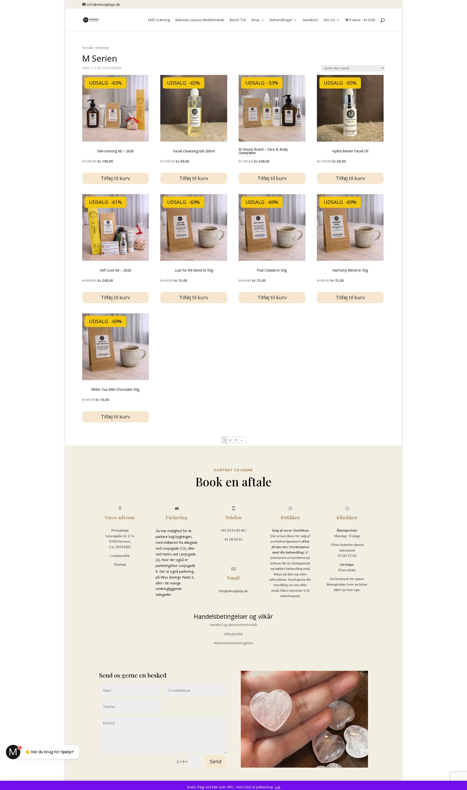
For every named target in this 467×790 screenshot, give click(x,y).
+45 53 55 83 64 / (233, 530)
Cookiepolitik (120, 556)
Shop (255, 20)
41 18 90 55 (233, 539)
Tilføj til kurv (115, 178)
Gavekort (310, 20)
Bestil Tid (238, 20)
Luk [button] (277, 787)
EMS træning (159, 20)
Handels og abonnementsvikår (233, 624)
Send (215, 761)
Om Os (329, 20)
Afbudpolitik (233, 634)
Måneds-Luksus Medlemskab (199, 20)
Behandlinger (281, 20)
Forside (87, 47)
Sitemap (120, 564)
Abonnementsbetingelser (233, 643)
